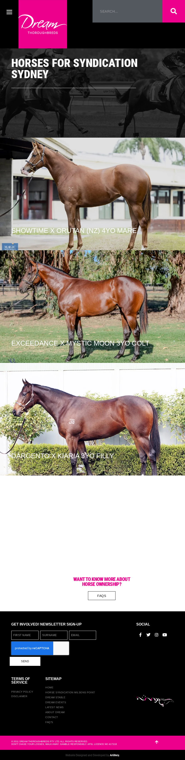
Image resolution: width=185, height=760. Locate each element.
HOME (49, 687)
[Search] (173, 11)
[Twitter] (148, 635)
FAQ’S (49, 722)
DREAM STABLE (55, 697)
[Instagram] (157, 635)
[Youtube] (165, 635)
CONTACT (51, 717)
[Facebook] (140, 635)
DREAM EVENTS (55, 702)
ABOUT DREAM (55, 712)
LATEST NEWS (54, 707)
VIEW (18, 203)
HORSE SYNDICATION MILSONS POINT (70, 692)
